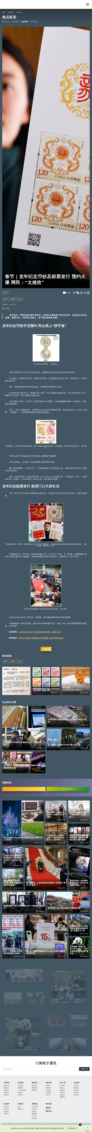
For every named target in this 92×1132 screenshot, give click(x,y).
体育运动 (34, 21)
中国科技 (6, 1082)
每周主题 (48, 1104)
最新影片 (48, 1108)
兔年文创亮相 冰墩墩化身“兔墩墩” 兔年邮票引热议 (41, 638)
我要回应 (46, 649)
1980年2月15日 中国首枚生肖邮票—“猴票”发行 (40, 632)
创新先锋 (62, 1090)
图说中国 (76, 1088)
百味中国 (34, 1085)
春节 (6, 299)
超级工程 (6, 1088)
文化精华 (76, 1082)
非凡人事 (62, 1082)
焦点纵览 (10, 12)
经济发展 (15, 21)
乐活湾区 (20, 1082)
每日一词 (76, 1092)
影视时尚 (34, 1090)
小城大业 (34, 1109)
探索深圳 (20, 1088)
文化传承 (76, 1085)
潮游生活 (34, 1082)
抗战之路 (34, 1111)
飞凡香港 (20, 1085)
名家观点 (20, 1104)
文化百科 (76, 1090)
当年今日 (44, 686)
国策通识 (34, 1113)
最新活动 (48, 1111)
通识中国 (36, 686)
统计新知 (48, 1090)
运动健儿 (62, 1094)
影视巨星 (62, 1097)
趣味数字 (74, 684)
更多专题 (34, 1118)
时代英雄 (62, 1085)
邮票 (13, 299)
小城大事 (62, 1092)
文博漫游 (76, 1094)
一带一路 (34, 1116)
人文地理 (48, 1092)
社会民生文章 (9, 702)
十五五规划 (35, 1106)
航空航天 (6, 1090)
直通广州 (20, 1092)
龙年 (20, 299)
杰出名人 (62, 1088)
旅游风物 (34, 1088)
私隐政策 (54, 1128)
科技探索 (6, 1094)
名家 (19, 1106)
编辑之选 (20, 1109)
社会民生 (19, 12)
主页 (3, 12)
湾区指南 (20, 1094)
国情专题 (34, 1104)
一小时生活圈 (21, 1090)
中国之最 (48, 1088)
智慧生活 (6, 1085)
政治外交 (5, 21)
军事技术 (6, 1092)
